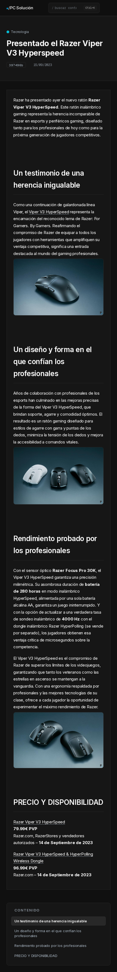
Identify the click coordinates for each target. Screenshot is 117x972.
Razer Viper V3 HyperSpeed (39, 821)
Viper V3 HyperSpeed (49, 211)
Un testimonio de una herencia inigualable (50, 921)
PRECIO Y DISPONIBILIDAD (35, 955)
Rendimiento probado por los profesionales (50, 945)
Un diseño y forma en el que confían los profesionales (47, 933)
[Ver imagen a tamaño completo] (58, 311)
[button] (74, 8)
